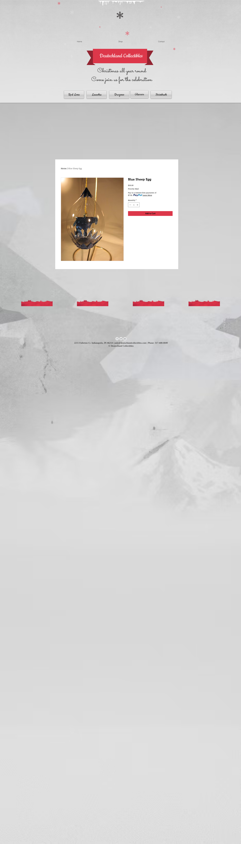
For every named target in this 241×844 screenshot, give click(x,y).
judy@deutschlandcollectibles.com (130, 343)
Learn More (147, 195)
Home (63, 168)
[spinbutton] (134, 205)
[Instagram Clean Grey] (125, 338)
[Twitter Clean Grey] (121, 338)
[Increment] (137, 205)
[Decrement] (130, 205)
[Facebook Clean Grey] (117, 338)
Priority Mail (133, 189)
